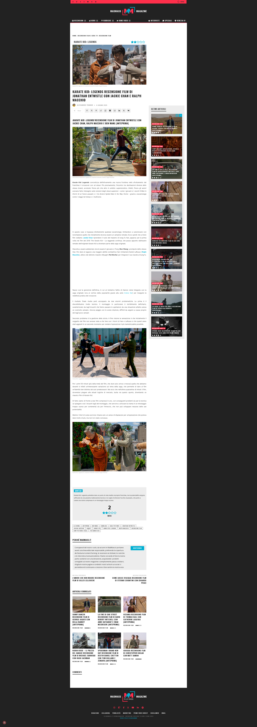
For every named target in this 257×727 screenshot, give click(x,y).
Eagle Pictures (114, 526)
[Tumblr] (124, 111)
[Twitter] (92, 111)
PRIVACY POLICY (124, 718)
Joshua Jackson (79, 528)
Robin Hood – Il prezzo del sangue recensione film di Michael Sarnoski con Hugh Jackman (83, 654)
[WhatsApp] (105, 111)
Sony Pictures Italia (80, 531)
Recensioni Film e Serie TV (88, 36)
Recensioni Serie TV (158, 328)
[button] (180, 2)
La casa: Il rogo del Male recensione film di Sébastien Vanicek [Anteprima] (166, 308)
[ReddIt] (101, 111)
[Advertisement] (109, 215)
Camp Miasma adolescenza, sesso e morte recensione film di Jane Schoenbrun (165, 151)
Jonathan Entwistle (128, 526)
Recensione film (137, 528)
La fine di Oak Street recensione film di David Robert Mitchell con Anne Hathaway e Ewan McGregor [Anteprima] (109, 619)
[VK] (128, 111)
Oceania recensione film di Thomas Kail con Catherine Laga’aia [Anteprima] (134, 618)
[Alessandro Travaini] (74, 105)
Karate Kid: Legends (110, 528)
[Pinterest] (96, 111)
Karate (89, 528)
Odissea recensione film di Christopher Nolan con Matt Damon (134, 653)
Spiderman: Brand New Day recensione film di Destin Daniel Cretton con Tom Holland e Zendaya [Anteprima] (108, 655)
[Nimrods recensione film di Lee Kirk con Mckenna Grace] (166, 236)
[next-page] (180, 115)
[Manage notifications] (4, 722)
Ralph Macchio (124, 528)
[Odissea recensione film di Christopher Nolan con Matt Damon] (134, 641)
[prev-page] (177, 115)
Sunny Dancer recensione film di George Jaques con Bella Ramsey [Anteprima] (81, 619)
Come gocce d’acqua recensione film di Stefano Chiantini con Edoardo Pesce (129, 580)
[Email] (115, 111)
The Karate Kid (94, 531)
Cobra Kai (128, 293)
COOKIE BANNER (133, 718)
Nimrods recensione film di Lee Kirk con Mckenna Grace (166, 242)
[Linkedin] (119, 111)
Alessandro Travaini (85, 105)
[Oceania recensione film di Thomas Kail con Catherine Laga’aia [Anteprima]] (134, 604)
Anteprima (86, 526)
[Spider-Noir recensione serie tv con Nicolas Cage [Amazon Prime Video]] (166, 326)
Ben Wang (95, 526)
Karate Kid (97, 528)
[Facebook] (87, 111)
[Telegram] (110, 111)
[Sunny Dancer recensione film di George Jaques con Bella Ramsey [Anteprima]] (83, 604)
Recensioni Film (105, 36)
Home (74, 36)
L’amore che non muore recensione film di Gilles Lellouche (88, 579)
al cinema (77, 526)
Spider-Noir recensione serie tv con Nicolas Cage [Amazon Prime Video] (166, 332)
